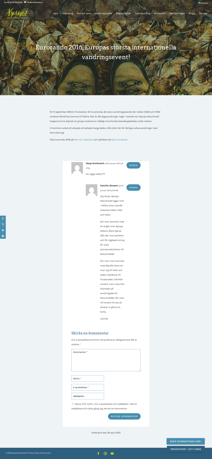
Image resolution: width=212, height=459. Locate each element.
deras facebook (119, 139)
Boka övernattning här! (185, 441)
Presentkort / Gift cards (185, 449)
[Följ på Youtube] (112, 453)
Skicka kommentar (124, 416)
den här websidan (83, 139)
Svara (133, 165)
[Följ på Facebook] (98, 453)
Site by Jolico (45, 453)
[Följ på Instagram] (105, 453)
